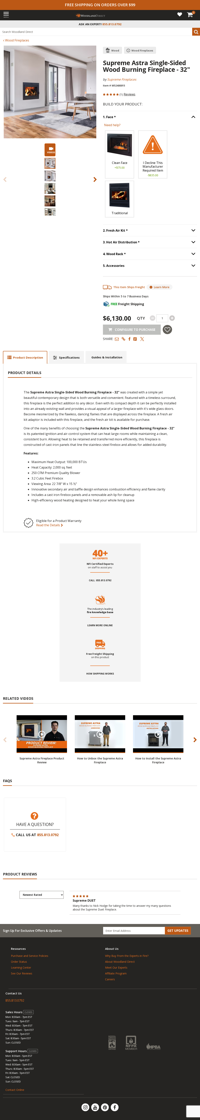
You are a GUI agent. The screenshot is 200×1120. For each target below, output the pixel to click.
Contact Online (14, 1090)
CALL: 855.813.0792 (100, 580)
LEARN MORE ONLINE (100, 625)
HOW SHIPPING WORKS (100, 673)
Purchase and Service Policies (29, 956)
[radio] (119, 154)
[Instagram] (85, 1107)
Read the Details (48, 525)
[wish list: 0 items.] (179, 14)
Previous (5, 179)
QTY (141, 318)
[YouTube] (95, 1107)
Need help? (112, 125)
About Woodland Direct (120, 961)
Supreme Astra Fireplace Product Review (42, 760)
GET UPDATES (177, 930)
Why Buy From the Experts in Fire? (126, 956)
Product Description (28, 357)
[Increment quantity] (172, 318)
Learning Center (21, 967)
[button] (117, 339)
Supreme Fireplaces (121, 79)
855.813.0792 (48, 834)
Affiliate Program (116, 973)
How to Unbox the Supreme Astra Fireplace (100, 760)
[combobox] (100, 32)
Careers (110, 979)
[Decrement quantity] (152, 318)
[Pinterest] (105, 1107)
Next (95, 179)
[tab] (25, 357)
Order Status (19, 961)
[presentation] (50, 163)
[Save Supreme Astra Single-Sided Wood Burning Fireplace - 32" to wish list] (167, 329)
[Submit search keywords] (196, 32)
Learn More (161, 287)
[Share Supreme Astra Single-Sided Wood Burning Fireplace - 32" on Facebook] (129, 339)
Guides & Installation (106, 357)
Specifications (69, 357)
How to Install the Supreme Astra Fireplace (158, 760)
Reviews (129, 94)
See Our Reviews (21, 973)
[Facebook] (114, 1107)
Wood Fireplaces (16, 40)
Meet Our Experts (116, 967)
